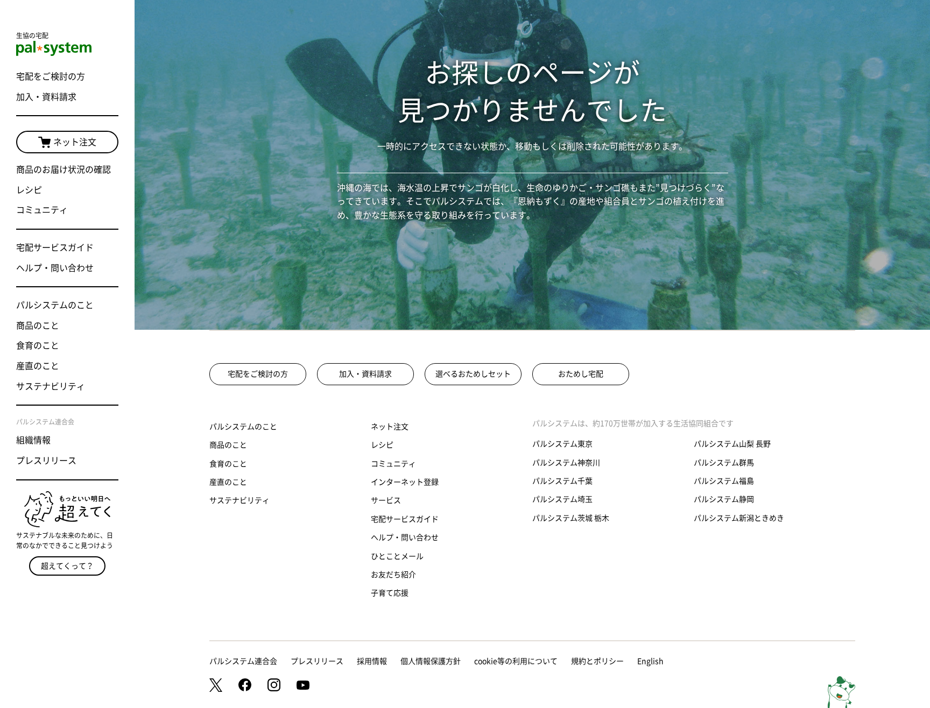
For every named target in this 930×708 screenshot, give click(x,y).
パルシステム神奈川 (566, 462)
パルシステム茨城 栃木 (570, 518)
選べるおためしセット (473, 374)
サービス (386, 500)
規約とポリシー (597, 661)
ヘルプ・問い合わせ (55, 268)
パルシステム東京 (562, 444)
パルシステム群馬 (724, 462)
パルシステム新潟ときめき (739, 518)
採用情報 (372, 661)
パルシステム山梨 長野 (732, 444)
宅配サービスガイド (55, 247)
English (650, 661)
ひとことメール (397, 556)
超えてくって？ (67, 566)
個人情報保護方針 (430, 661)
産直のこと (37, 366)
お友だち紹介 (393, 574)
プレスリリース (46, 460)
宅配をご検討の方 (50, 76)
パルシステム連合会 (243, 661)
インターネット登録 (405, 482)
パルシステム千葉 (562, 481)
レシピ (29, 190)
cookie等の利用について (516, 661)
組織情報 (33, 440)
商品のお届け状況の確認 (63, 169)
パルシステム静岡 (724, 499)
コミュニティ (42, 210)
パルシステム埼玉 (562, 499)
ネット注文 (74, 142)
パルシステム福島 (724, 481)
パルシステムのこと (55, 305)
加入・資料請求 (46, 97)
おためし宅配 (580, 374)
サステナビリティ (50, 386)
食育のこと (37, 345)
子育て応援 (389, 593)
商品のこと (37, 325)
